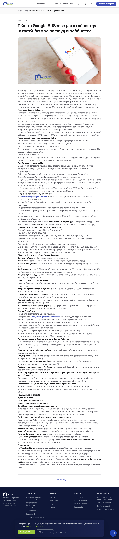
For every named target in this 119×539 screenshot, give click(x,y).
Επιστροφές (78, 507)
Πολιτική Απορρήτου (81, 500)
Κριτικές (53, 507)
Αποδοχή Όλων (26, 532)
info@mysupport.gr (104, 506)
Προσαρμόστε (60, 532)
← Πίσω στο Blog (59, 480)
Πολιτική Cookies (80, 504)
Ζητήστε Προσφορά (106, 4)
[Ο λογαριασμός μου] (91, 4)
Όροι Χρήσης (79, 497)
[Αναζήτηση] (78, 4)
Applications (31, 511)
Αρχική (20, 11)
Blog (49, 4)
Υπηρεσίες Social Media (35, 517)
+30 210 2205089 (104, 503)
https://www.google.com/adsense (45, 316)
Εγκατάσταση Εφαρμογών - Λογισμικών (31, 505)
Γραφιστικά (30, 514)
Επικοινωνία (68, 4)
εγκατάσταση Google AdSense (33, 196)
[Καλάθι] (85, 4)
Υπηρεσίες (41, 4)
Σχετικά (57, 4)
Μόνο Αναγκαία (44, 532)
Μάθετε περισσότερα (34, 526)
